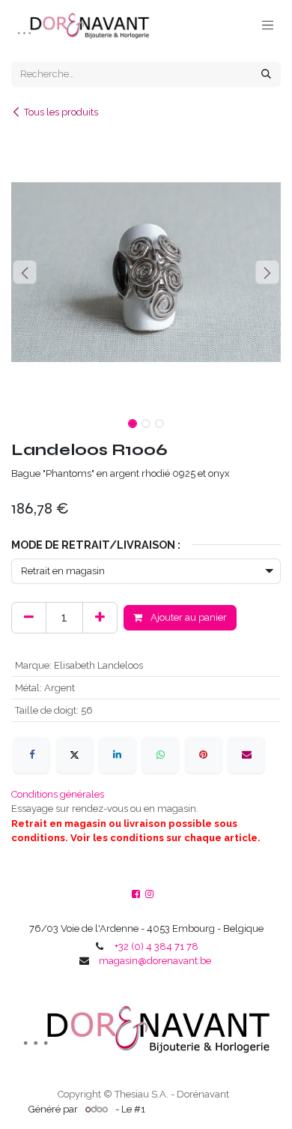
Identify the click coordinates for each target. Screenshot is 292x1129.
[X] (75, 755)
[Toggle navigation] (268, 24)
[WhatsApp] (160, 755)
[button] (24, 272)
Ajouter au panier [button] (187, 617)
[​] (149, 894)
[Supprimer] (28, 617)
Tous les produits (61, 112)
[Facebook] (31, 755)
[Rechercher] (266, 74)
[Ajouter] (100, 617)
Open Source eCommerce (205, 1109)
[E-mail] (246, 755)
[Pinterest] (204, 755)
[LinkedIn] (118, 755)
